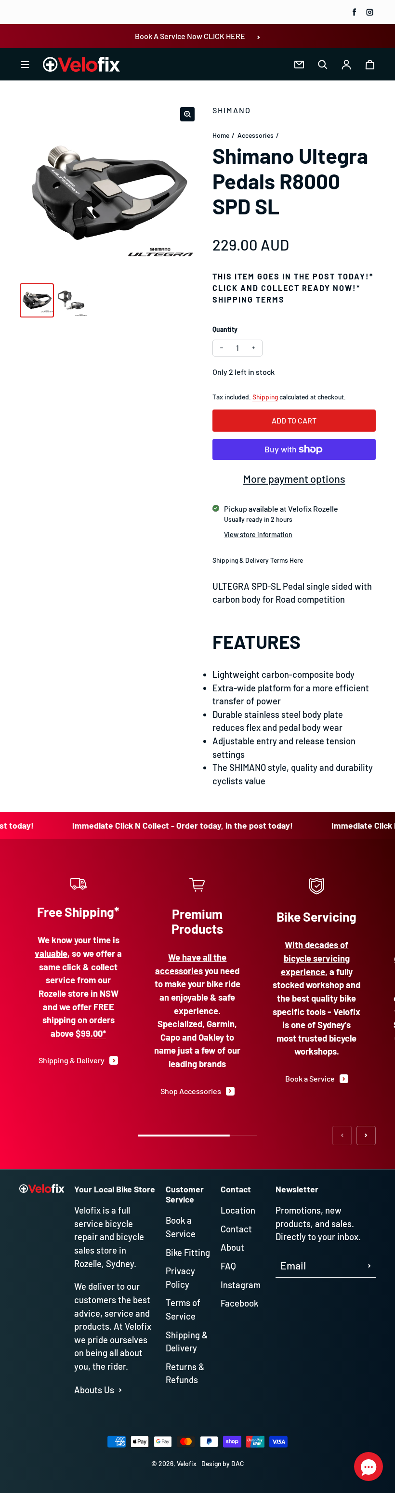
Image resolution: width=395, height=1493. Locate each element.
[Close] (337, 1283)
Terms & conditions (253, 1413)
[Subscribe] (321, 1442)
